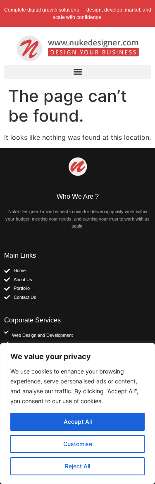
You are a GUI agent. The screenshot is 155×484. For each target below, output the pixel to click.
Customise (77, 443)
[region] (77, 413)
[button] (77, 72)
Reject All (77, 466)
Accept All (78, 421)
